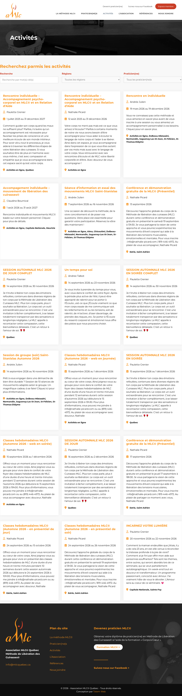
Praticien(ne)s (89, 13)
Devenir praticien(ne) (113, 6)
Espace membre (165, 6)
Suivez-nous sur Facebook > (111, 667)
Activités (108, 13)
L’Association (126, 13)
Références (146, 13)
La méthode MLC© (65, 13)
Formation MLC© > (108, 647)
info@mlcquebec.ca (18, 664)
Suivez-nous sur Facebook (140, 6)
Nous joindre (165, 13)
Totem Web (99, 691)
